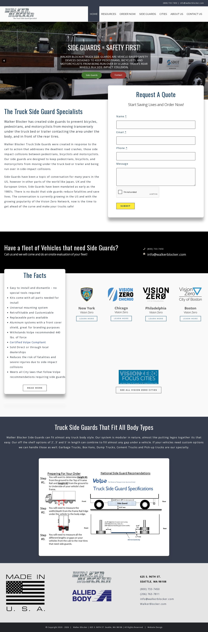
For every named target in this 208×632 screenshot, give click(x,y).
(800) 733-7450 (150, 589)
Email (121, 132)
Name (121, 116)
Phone (121, 148)
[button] (4, 61)
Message (122, 163)
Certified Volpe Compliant (28, 342)
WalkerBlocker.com (153, 604)
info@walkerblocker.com (192, 3)
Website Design (155, 627)
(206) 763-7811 (150, 594)
